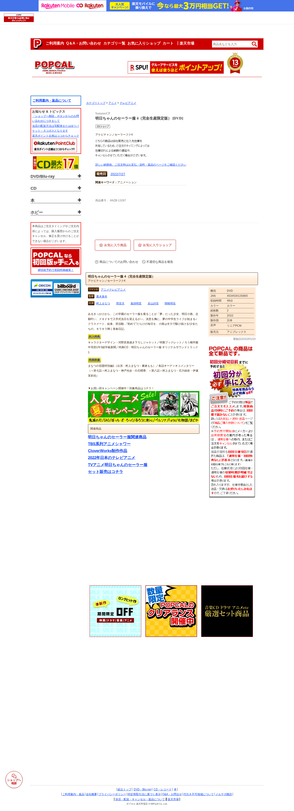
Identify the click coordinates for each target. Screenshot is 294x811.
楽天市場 (173, 799)
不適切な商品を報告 (159, 262)
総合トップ (124, 789)
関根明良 (170, 303)
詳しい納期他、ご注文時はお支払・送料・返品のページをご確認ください (140, 164)
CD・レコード (163, 789)
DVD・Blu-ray (142, 789)
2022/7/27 (117, 174)
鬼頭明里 (135, 303)
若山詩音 (153, 303)
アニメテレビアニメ (113, 289)
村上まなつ (103, 303)
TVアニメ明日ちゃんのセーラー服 (117, 465)
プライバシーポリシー (112, 794)
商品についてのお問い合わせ (118, 262)
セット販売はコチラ (105, 471)
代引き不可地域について (199, 794)
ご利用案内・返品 (73, 794)
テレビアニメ (128, 103)
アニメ (112, 103)
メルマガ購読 (223, 794)
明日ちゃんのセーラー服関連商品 (117, 437)
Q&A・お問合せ (172, 794)
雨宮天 (120, 303)
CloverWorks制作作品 (107, 451)
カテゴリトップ (95, 103)
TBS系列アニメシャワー (109, 444)
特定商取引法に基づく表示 (144, 794)
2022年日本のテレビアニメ (111, 457)
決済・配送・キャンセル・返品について (140, 799)
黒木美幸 (101, 296)
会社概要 (91, 794)
